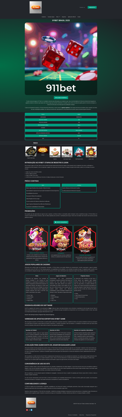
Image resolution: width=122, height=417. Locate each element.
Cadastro (44, 16)
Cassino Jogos (51, 16)
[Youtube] (27, 410)
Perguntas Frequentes (91, 415)
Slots (57, 16)
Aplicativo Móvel (72, 16)
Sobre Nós (81, 415)
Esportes (64, 16)
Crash (79, 16)
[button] (61, 143)
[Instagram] (29, 410)
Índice (35, 143)
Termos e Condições (72, 415)
